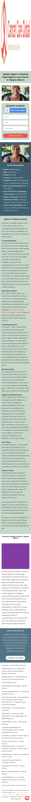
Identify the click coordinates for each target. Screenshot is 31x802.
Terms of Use (19, 792)
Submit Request (15, 135)
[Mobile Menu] (2, 67)
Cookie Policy (23, 794)
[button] (15, 93)
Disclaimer (12, 794)
